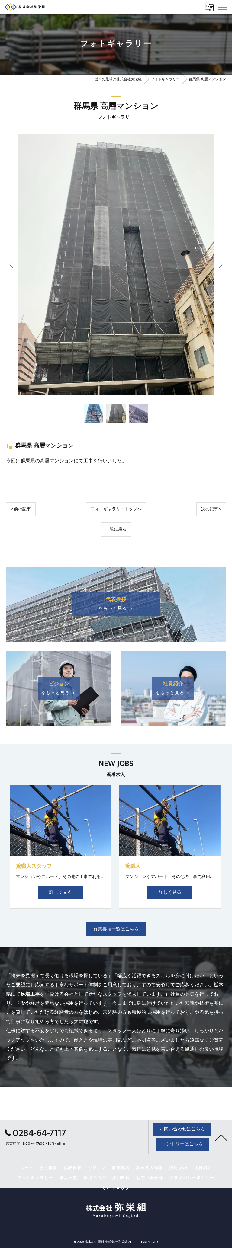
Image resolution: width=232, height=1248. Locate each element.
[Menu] (223, 7)
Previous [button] (12, 264)
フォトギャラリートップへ (116, 509)
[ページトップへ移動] (221, 1137)
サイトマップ (116, 1188)
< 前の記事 (21, 509)
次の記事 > (211, 509)
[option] (116, 264)
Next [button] (220, 264)
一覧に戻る (116, 529)
